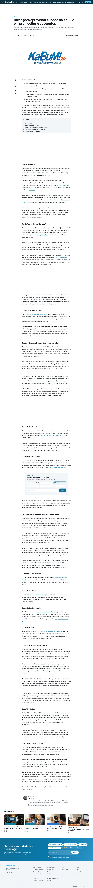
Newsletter (88, 2)
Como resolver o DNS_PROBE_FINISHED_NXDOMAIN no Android (78, 829)
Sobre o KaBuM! (29, 123)
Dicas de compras (51, 867)
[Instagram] (7, 872)
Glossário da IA (70, 2)
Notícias (21, 2)
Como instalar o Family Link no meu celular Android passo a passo (34, 828)
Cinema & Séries (36, 871)
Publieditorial (50, 880)
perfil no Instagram (61, 257)
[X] (11, 872)
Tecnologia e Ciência (52, 876)
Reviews (64, 2)
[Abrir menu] (2, 2)
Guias (54, 2)
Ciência (59, 2)
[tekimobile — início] (11, 2)
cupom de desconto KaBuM (37, 314)
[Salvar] (33, 35)
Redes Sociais (50, 869)
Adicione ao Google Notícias (72, 35)
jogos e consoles (64, 185)
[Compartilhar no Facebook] (15, 83)
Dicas (25, 2)
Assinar (63, 490)
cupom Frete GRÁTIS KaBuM (57, 467)
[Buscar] (79, 2)
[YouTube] (9, 872)
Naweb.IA (75, 886)
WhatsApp (38, 299)
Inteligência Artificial (47, 2)
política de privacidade (64, 857)
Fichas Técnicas (37, 2)
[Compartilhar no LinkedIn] (15, 90)
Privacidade (78, 871)
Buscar (63, 871)
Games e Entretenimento (38, 876)
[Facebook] (5, 872)
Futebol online (36, 878)
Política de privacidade (40, 492)
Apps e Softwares (37, 867)
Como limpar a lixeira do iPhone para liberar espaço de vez (56, 827)
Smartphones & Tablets (38, 869)
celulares (32, 190)
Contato (77, 869)
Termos (77, 873)
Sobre (77, 867)
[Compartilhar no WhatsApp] (15, 86)
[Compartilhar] (30, 35)
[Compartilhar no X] (15, 80)
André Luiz (31, 798)
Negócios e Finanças (52, 873)
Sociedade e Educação (52, 878)
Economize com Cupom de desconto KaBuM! (36, 127)
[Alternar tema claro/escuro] (82, 2)
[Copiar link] (15, 97)
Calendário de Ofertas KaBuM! (32, 131)
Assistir (30, 2)
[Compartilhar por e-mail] (15, 93)
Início (15, 16)
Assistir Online (65, 869)
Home (63, 867)
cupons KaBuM (43, 235)
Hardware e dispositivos (38, 880)
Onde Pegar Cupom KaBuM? (32, 125)
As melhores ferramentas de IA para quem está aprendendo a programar (13, 828)
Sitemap (63, 876)
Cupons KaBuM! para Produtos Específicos (35, 129)
